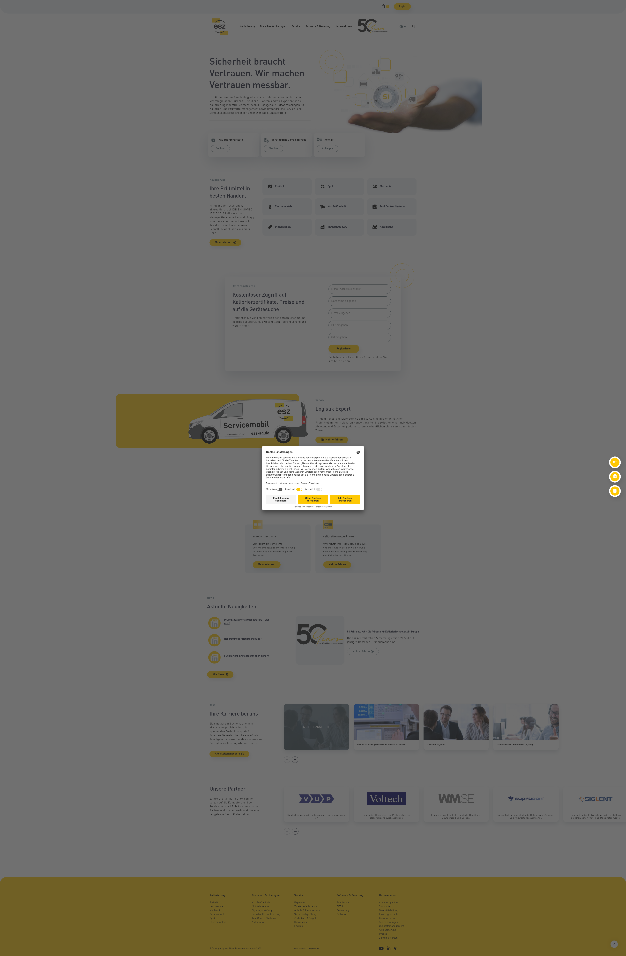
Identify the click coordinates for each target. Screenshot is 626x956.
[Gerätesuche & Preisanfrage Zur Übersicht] (615, 491)
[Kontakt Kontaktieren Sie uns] (615, 462)
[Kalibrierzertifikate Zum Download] (615, 477)
